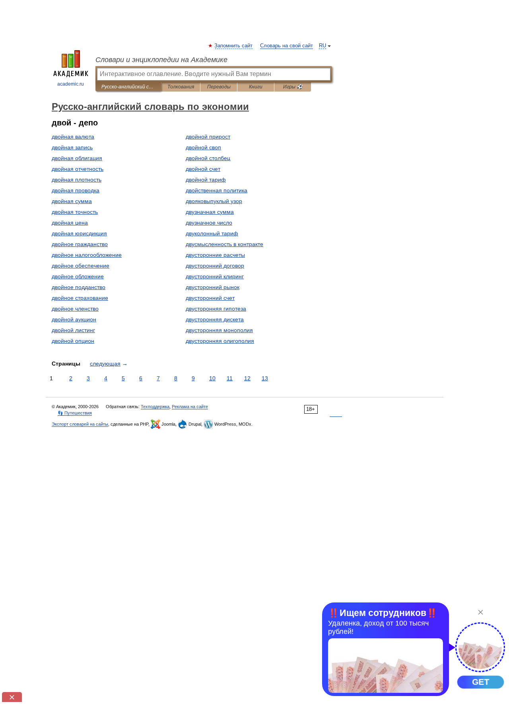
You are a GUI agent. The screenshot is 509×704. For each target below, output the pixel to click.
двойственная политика (216, 190)
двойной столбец (208, 158)
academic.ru (70, 84)
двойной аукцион (74, 319)
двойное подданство (78, 287)
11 (230, 378)
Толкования (180, 87)
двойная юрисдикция (79, 233)
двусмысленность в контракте (224, 244)
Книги (255, 87)
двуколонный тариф (212, 233)
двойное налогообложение (87, 255)
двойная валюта (73, 136)
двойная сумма (72, 201)
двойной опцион (73, 341)
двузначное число (209, 222)
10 (212, 378)
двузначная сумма (210, 212)
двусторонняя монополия (219, 330)
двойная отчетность (77, 169)
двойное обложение (78, 276)
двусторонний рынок (212, 287)
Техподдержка (155, 406)
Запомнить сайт (234, 46)
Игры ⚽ (293, 87)
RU (322, 46)
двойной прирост (208, 136)
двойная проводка (75, 190)
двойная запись (72, 147)
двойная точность (75, 212)
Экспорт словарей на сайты (80, 424)
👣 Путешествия (75, 413)
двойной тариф (206, 179)
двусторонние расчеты (215, 255)
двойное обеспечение (80, 265)
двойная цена (70, 222)
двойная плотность (76, 179)
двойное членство (75, 308)
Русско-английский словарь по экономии (128, 87)
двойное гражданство (80, 244)
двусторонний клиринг (215, 276)
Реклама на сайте (190, 406)
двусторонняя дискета (215, 319)
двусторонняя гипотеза (216, 308)
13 (265, 378)
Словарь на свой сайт (286, 46)
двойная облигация (77, 158)
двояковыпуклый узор (214, 201)
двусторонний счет (210, 298)
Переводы (219, 87)
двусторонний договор (215, 265)
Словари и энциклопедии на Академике (161, 60)
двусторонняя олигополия (220, 341)
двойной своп (203, 147)
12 (247, 378)
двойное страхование (80, 298)
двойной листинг (73, 330)
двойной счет (203, 169)
